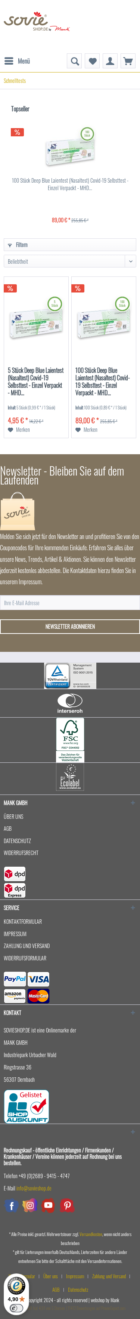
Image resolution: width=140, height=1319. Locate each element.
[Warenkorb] (128, 60)
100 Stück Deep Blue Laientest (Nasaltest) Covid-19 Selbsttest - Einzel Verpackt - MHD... (70, 184)
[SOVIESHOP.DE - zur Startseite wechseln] (37, 26)
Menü (24, 60)
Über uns (13, 816)
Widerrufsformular (25, 958)
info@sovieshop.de (34, 1188)
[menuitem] (17, 57)
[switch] (16, 1308)
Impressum (15, 934)
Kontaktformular (23, 921)
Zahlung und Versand (27, 946)
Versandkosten (91, 1234)
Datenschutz (17, 841)
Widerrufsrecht (21, 853)
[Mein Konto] (110, 60)
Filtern (21, 244)
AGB (8, 828)
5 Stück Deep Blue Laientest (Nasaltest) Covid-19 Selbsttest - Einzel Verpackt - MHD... (35, 381)
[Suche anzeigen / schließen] (74, 60)
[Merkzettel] (92, 60)
